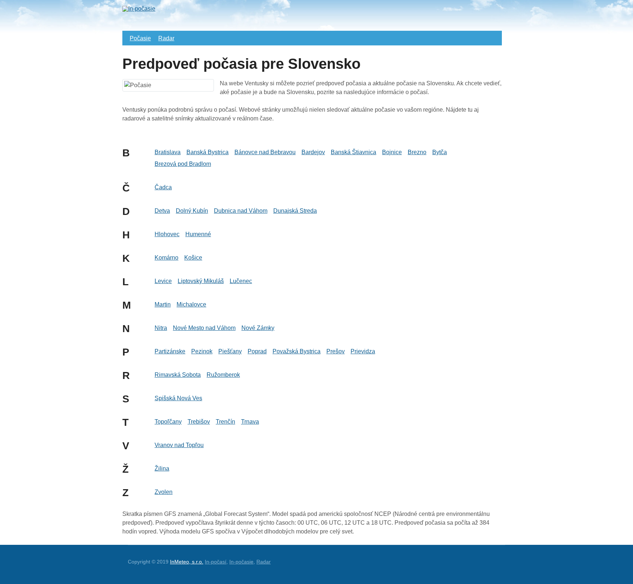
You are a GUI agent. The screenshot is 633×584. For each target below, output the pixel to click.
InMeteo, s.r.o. (186, 562)
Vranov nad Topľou (179, 445)
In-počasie (241, 562)
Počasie (140, 38)
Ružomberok (223, 375)
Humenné (198, 234)
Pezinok (201, 351)
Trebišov (199, 422)
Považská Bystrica (297, 351)
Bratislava (168, 152)
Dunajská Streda (295, 211)
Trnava (250, 422)
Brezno (417, 152)
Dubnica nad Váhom (240, 211)
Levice (163, 281)
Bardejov (313, 152)
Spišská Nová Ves (178, 398)
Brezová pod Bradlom (183, 164)
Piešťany (230, 351)
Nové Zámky (257, 328)
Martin (163, 304)
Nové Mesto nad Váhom (204, 328)
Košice (193, 257)
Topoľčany (168, 422)
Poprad (257, 351)
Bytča (439, 152)
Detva (162, 211)
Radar (166, 38)
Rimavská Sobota (178, 375)
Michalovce (191, 304)
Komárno (166, 257)
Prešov (335, 351)
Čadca (163, 187)
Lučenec (241, 281)
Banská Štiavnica (353, 152)
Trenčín (225, 422)
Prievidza (363, 351)
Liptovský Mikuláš (201, 281)
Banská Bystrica (207, 152)
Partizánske (170, 351)
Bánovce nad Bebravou (265, 152)
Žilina (162, 468)
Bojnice (392, 152)
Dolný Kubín (192, 211)
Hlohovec (167, 234)
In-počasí (215, 562)
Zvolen (164, 492)
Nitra (161, 328)
